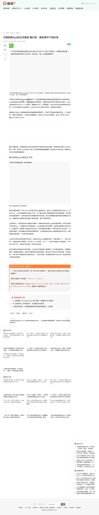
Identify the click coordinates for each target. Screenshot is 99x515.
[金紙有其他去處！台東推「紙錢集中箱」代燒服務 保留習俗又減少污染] (61, 339)
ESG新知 (35, 8)
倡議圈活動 (79, 8)
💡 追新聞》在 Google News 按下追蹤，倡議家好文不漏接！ (33, 301)
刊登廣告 (20, 507)
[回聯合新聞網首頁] (4, 3)
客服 (29, 507)
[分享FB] (5, 45)
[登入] (92, 3)
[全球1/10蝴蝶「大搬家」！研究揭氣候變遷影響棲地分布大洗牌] (37, 386)
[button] (95, 3)
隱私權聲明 (52, 507)
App (31, 313)
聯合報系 (59, 507)
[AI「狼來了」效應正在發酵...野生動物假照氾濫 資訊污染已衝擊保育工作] (37, 339)
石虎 (12, 313)
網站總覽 (78, 507)
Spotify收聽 (55, 284)
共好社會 (44, 8)
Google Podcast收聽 (23, 286)
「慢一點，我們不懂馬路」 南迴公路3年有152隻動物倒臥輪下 (13, 416)
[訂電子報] (90, 3)
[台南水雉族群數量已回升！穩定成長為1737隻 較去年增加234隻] (61, 406)
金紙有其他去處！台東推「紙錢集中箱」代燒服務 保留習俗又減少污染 (60, 349)
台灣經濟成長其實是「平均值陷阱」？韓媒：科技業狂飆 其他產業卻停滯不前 (13, 370)
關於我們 (72, 507)
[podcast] (87, 3)
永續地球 (53, 8)
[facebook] (82, 3)
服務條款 (42, 507)
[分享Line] (5, 50)
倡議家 (7, 32)
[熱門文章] (95, 444)
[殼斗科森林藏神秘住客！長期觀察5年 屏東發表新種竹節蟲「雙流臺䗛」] (37, 406)
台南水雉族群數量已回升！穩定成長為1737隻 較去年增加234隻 (60, 416)
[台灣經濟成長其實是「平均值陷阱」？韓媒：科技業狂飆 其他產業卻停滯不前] (14, 360)
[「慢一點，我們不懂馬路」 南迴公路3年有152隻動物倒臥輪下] (14, 406)
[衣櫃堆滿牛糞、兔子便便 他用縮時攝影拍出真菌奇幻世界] (14, 386)
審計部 (25, 313)
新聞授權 (35, 507)
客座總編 (6, 8)
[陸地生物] (11, 46)
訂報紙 (65, 507)
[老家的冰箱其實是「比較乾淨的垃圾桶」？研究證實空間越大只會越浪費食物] (14, 339)
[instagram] (85, 3)
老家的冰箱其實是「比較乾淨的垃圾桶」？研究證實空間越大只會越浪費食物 (13, 349)
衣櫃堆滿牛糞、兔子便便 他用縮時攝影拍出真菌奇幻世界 (13, 396)
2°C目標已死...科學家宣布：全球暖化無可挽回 (28, 303)
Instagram (39, 278)
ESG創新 (27, 8)
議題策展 (70, 8)
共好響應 (61, 8)
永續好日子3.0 (17, 8)
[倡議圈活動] (95, 471)
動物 (18, 313)
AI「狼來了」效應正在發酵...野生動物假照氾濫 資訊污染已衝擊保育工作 (37, 349)
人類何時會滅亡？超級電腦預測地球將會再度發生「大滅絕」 (33, 306)
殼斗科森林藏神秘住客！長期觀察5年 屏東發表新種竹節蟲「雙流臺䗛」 (37, 416)
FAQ (26, 507)
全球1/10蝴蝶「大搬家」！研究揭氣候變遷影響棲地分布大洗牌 (37, 396)
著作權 (46, 507)
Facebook (30, 278)
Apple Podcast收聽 (41, 284)
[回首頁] (9, 3)
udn (4, 32)
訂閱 (63, 504)
